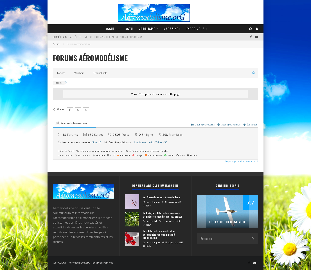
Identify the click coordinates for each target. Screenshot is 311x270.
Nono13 (96, 142)
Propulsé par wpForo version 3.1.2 (241, 161)
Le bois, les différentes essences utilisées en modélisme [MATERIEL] (162, 214)
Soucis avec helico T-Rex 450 (150, 142)
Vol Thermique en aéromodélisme (161, 197)
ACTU (129, 29)
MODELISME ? (148, 29)
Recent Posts (100, 73)
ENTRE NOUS (195, 29)
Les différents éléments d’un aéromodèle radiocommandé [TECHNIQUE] (159, 234)
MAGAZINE (170, 29)
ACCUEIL (111, 29)
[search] (252, 238)
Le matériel (151, 221)
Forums (61, 73)
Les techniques (153, 202)
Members (79, 73)
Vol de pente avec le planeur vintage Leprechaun (114, 36)
